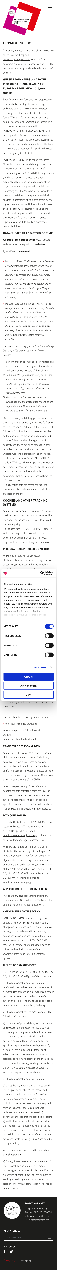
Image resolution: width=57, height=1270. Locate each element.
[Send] (49, 1237)
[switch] (49, 635)
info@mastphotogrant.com (37, 1219)
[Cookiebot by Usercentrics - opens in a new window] (41, 573)
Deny (28, 694)
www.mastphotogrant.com (16, 59)
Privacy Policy (9, 1260)
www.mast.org (17, 55)
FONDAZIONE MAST (35, 1203)
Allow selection (28, 685)
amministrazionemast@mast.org (33, 808)
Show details (41, 667)
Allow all (28, 676)
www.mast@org (11, 953)
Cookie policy (25, 1260)
